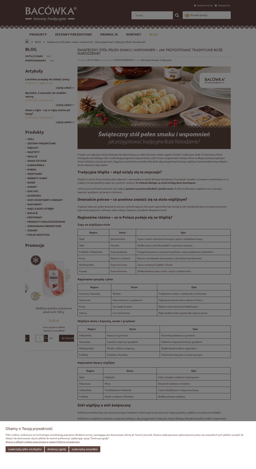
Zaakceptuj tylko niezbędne (25, 449)
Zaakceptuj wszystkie (85, 449)
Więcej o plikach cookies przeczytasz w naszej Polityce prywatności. (43, 441)
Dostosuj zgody (56, 449)
